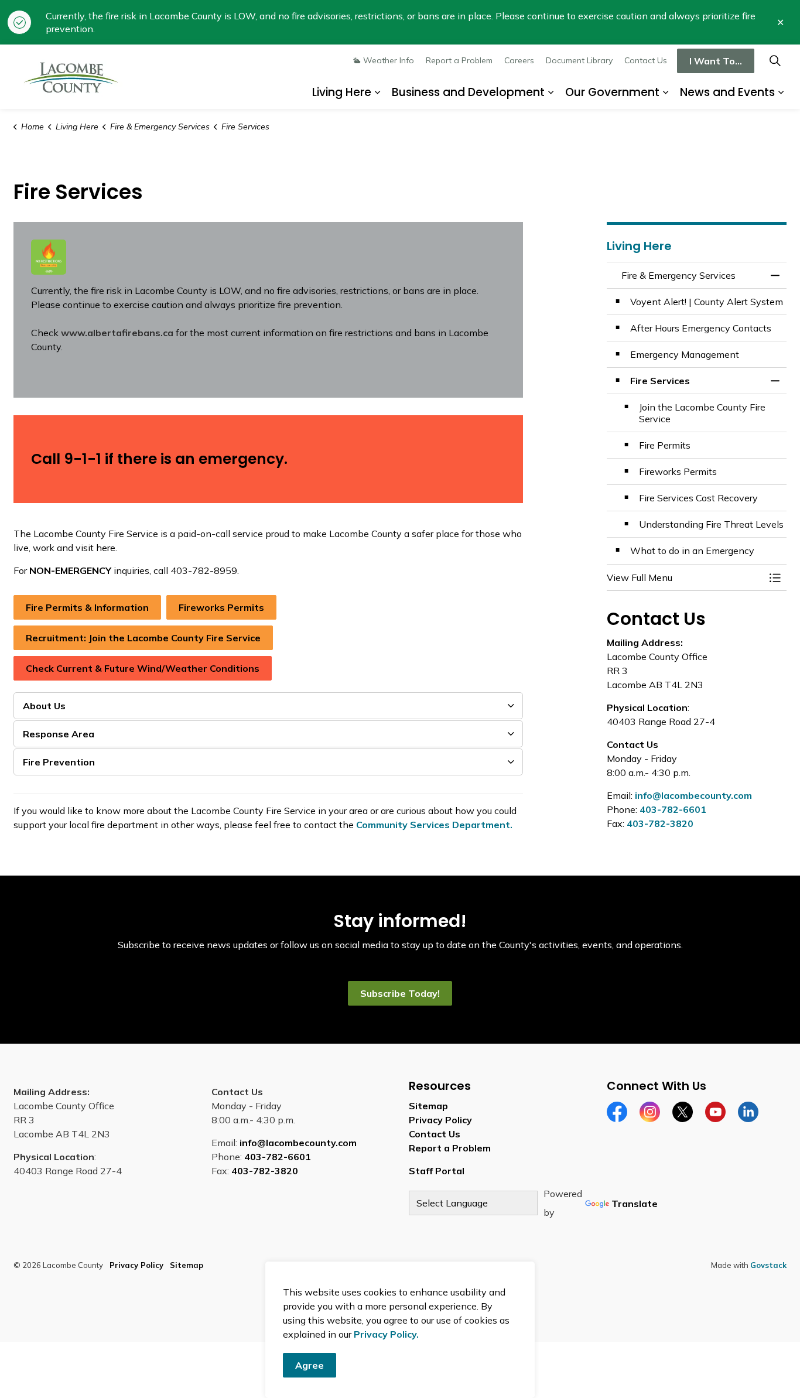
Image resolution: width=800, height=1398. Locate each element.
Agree (309, 1365)
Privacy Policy (440, 1120)
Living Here (341, 92)
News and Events (727, 92)
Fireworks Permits (221, 607)
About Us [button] (44, 706)
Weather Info (388, 60)
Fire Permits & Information (87, 607)
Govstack (768, 1265)
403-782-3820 (660, 823)
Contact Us (645, 60)
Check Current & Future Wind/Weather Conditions (142, 668)
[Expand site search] (775, 61)
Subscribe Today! (400, 993)
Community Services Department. (434, 824)
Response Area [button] (58, 734)
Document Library (579, 60)
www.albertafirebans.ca (117, 333)
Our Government (612, 92)
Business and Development (468, 92)
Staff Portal (436, 1171)
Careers (519, 60)
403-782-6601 (673, 809)
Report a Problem (459, 60)
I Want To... (715, 61)
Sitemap (428, 1106)
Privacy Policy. (386, 1334)
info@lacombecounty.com (693, 795)
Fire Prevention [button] (59, 762)
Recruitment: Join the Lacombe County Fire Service (143, 638)
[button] (685, 577)
